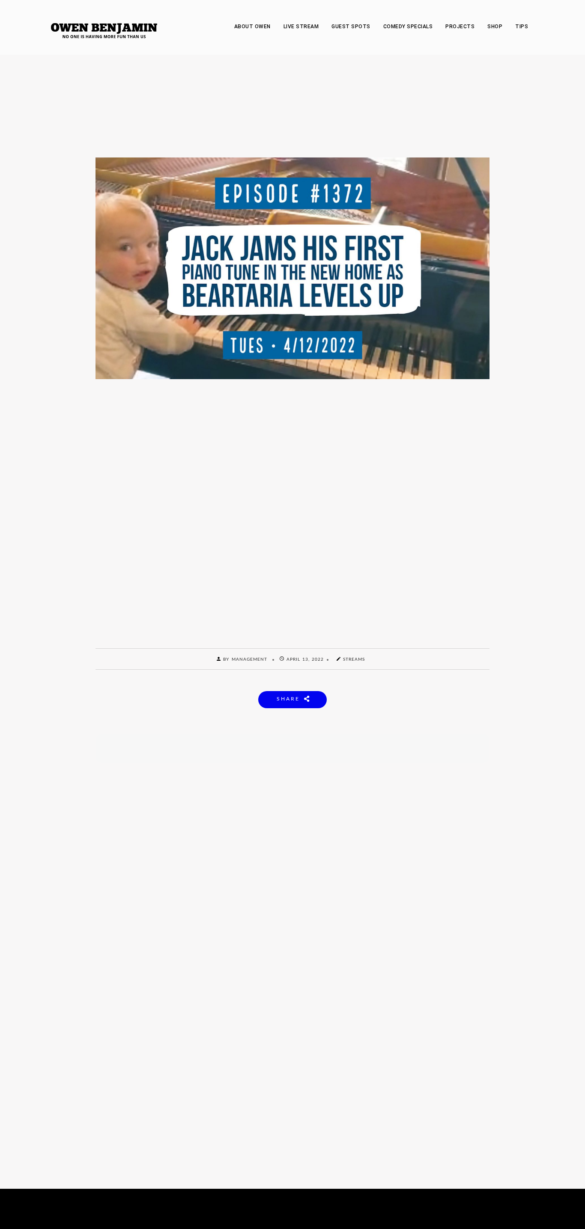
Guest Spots (350, 27)
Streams (354, 659)
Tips (521, 27)
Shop (494, 27)
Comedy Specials (408, 27)
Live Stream (301, 27)
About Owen (252, 27)
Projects (460, 27)
